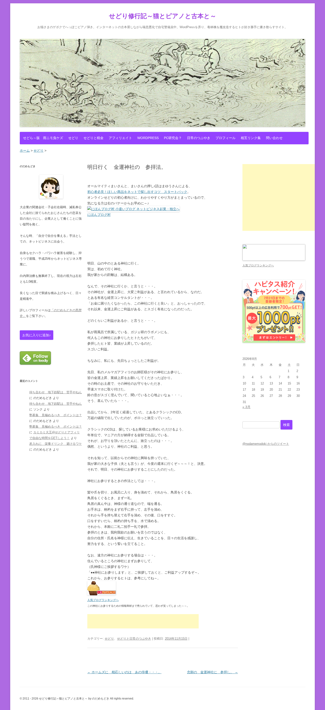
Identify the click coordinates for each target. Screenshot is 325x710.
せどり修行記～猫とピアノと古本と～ (162, 16)
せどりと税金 (93, 138)
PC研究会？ (173, 138)
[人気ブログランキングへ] (101, 594)
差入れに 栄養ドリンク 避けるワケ (55, 444)
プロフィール (226, 138)
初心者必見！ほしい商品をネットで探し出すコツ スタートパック (137, 192)
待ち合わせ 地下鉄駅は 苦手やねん (55, 392)
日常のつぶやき (198, 138)
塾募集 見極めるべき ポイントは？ (55, 415)
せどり (73, 138)
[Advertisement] (143, 621)
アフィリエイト (120, 138)
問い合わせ (274, 138)
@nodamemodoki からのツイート (265, 444)
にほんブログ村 (99, 215)
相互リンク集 (251, 138)
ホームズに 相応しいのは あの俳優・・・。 (124, 672)
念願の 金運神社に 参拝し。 (212, 672)
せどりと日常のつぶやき (134, 638)
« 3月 (246, 407)
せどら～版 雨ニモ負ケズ (43, 138)
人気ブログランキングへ (103, 600)
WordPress (148, 138)
